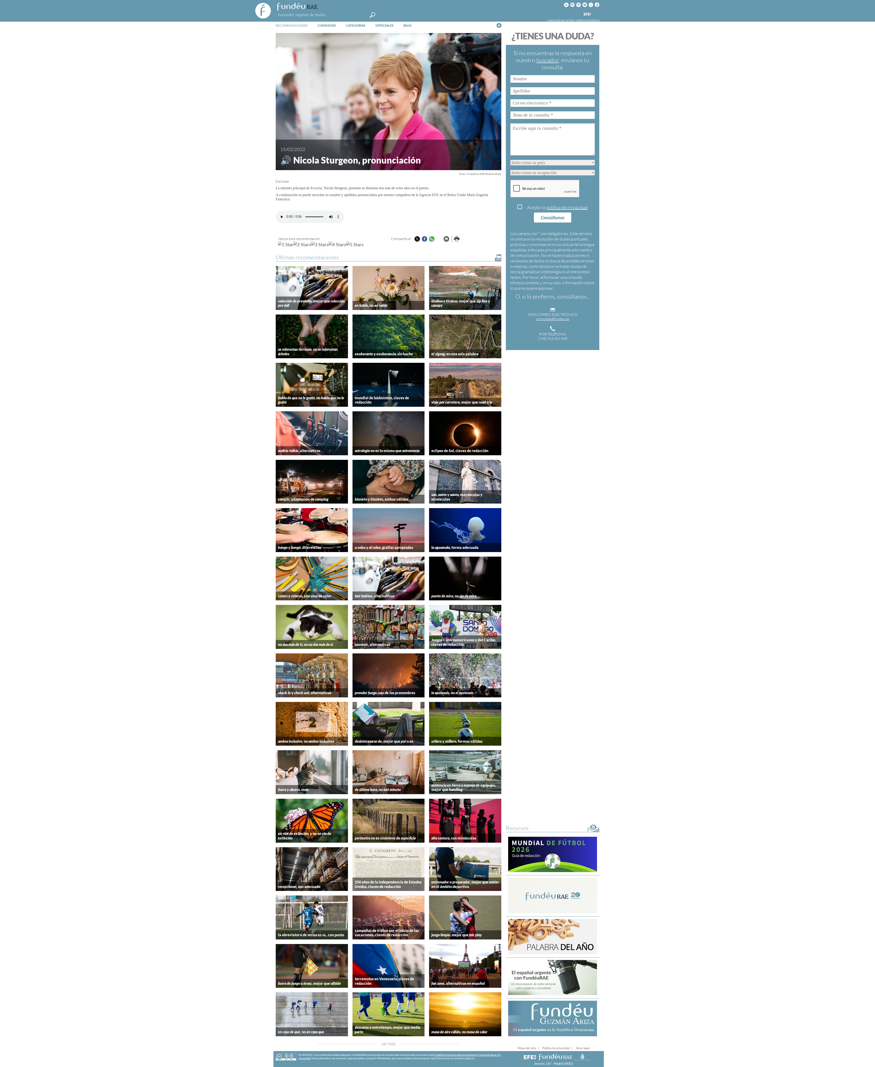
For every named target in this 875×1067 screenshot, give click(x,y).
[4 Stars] (337, 244)
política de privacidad (567, 207)
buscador (547, 60)
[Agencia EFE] (587, 14)
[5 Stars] (355, 244)
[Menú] (499, 25)
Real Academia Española (584, 20)
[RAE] (596, 13)
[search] (372, 15)
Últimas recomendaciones (307, 257)
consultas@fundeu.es (552, 319)
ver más (388, 1044)
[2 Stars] (302, 244)
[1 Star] (285, 244)
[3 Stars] (320, 244)
